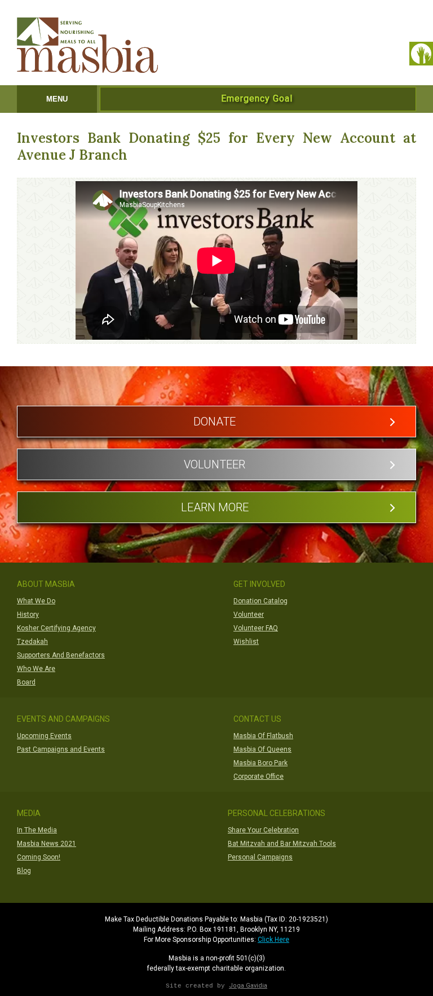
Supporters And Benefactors (61, 655)
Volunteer (214, 464)
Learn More (215, 507)
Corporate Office (258, 776)
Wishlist (246, 642)
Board (26, 682)
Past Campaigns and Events (61, 749)
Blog (24, 871)
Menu (57, 99)
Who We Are (36, 669)
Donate (214, 421)
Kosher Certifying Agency (56, 628)
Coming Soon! (38, 857)
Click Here (273, 940)
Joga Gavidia (248, 985)
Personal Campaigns (260, 857)
